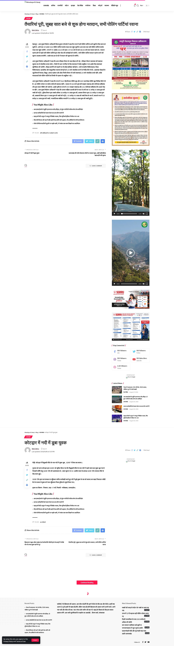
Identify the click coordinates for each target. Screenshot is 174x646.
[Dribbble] (121, 367)
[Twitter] (140, 351)
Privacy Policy (8, 641)
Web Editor (35, 30)
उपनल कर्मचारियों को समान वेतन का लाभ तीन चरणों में (49, 113)
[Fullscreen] (147, 214)
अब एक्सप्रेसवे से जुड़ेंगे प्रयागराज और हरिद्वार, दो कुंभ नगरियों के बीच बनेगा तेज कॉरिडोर (58, 109)
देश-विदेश (125, 392)
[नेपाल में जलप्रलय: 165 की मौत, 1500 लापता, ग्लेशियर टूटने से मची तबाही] (117, 390)
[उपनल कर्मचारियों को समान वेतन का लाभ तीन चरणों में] (117, 409)
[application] (130, 183)
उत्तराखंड (28, 18)
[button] (131, 183)
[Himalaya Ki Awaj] (32, 5)
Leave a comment (97, 165)
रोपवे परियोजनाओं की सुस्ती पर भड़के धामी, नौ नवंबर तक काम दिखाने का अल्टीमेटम (57, 123)
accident (43, 522)
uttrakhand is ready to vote (49, 133)
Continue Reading (87, 582)
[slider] (129, 213)
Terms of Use (20, 641)
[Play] (114, 214)
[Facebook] (121, 351)
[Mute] (144, 214)
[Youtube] (140, 359)
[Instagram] (121, 359)
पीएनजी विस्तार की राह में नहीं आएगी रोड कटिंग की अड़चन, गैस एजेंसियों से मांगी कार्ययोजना (59, 120)
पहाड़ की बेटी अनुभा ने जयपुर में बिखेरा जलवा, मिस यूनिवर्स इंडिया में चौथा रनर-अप (56, 116)
